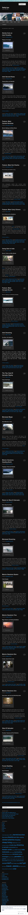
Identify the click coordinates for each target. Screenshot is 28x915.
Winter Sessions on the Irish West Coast (10, 814)
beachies (18, 201)
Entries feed (4, 876)
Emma (7, 409)
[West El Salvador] (8, 738)
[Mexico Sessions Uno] (8, 700)
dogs (5, 114)
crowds (8, 410)
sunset (3, 116)
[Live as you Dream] (8, 549)
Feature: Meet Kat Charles (10, 165)
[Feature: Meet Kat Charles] (8, 175)
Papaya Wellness (16, 228)
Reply (9, 71)
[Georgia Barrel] (8, 300)
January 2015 (4, 888)
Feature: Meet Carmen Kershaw (7, 122)
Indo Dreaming (7, 333)
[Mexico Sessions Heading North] (8, 472)
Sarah (3, 827)
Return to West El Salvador (11, 500)
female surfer (9, 69)
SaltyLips (5, 7)
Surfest (17, 863)
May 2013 (4, 904)
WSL (12, 868)
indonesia (16, 69)
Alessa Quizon (6, 834)
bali (12, 834)
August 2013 (4, 902)
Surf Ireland (4, 866)
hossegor (19, 849)
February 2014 (5, 896)
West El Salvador (7, 728)
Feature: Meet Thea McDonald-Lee (9, 812)
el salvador (10, 157)
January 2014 (4, 897)
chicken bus (12, 759)
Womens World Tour (5, 868)
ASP (10, 834)
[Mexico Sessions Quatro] (8, 584)
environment (16, 203)
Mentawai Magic (7, 417)
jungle (19, 69)
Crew (11, 21)
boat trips (21, 239)
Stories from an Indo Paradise (7, 34)
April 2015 (4, 884)
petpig (11, 70)
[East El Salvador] (8, 385)
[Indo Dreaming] (8, 342)
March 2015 (4, 885)
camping (3, 203)
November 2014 (5, 889)
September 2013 (5, 900)
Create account (5, 873)
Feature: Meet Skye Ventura (7, 816)
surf (20, 70)
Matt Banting (10, 854)
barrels (18, 67)
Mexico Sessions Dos (9, 654)
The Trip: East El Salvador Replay (7, 374)
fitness (13, 849)
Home (3, 21)
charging (21, 67)
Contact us (4, 24)
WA (18, 204)
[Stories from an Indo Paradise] (8, 45)
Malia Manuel (4, 854)
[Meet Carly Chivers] (8, 218)
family (17, 847)
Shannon (7, 67)
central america (19, 156)
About (8, 21)
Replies (7, 327)
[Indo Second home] (8, 87)
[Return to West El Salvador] (8, 510)
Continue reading (16, 65)
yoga (8, 243)
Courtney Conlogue (5, 845)
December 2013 (5, 899)
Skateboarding (10, 860)
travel (3, 71)
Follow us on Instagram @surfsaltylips (11, 802)
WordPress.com (5, 879)
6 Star (3, 834)
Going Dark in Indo (8, 249)
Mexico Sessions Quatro (10, 574)
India (13, 226)
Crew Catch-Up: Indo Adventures (8, 815)
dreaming (8, 114)
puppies (13, 70)
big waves (18, 323)
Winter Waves (23, 866)
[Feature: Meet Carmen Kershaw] (8, 133)
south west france (20, 860)
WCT (24, 158)
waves (6, 71)
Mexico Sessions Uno (9, 691)
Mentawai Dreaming (8, 539)
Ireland (10, 852)
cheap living (4, 69)
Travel (19, 21)
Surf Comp (13, 863)
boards (21, 201)
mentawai (4, 70)
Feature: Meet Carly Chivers (11, 209)
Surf (15, 21)
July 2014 (4, 891)
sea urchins (13, 685)
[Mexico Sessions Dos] (8, 664)
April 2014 (4, 895)
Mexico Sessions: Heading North (8, 461)
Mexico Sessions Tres (9, 615)
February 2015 (5, 886)
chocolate (19, 842)
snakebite (17, 70)
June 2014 (4, 892)
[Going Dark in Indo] (8, 258)
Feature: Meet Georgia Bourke (7, 289)
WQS (10, 868)
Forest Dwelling (7, 766)
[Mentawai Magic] (8, 427)
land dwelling (23, 69)
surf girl (23, 70)
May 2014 (4, 893)
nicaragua (4, 242)
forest (21, 325)
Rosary (7, 113)
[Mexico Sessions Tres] (8, 625)
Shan (24, 445)
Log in (3, 875)
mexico (7, 494)
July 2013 (4, 903)
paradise (7, 70)
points (11, 158)
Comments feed (5, 878)
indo (13, 69)
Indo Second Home (8, 77)
